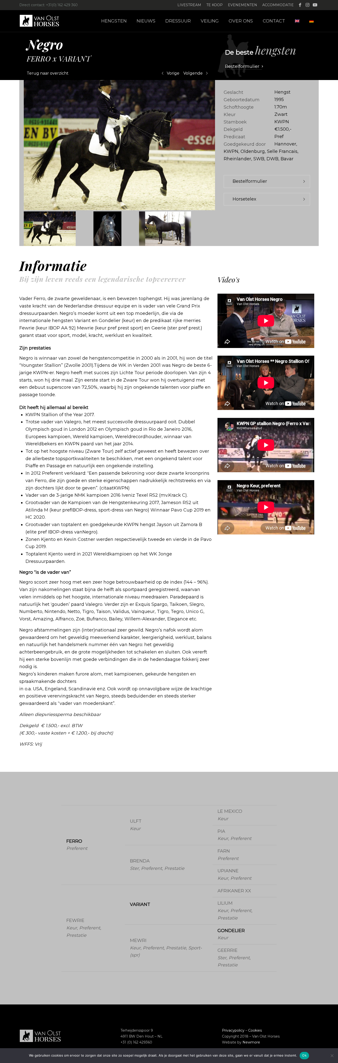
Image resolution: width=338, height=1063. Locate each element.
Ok (304, 1055)
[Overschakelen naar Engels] (297, 21)
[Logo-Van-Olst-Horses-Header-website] (42, 21)
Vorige (173, 73)
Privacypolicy (233, 1030)
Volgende (193, 73)
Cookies (255, 1030)
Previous (12, 145)
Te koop (214, 5)
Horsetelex (244, 199)
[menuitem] (189, 5)
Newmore (251, 1042)
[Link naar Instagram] (307, 5)
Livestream (189, 5)
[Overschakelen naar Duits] (311, 21)
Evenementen (242, 5)
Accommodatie (278, 5)
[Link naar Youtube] (315, 5)
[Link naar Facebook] (300, 5)
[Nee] (331, 1055)
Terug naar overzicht (48, 73)
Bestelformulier (250, 181)
